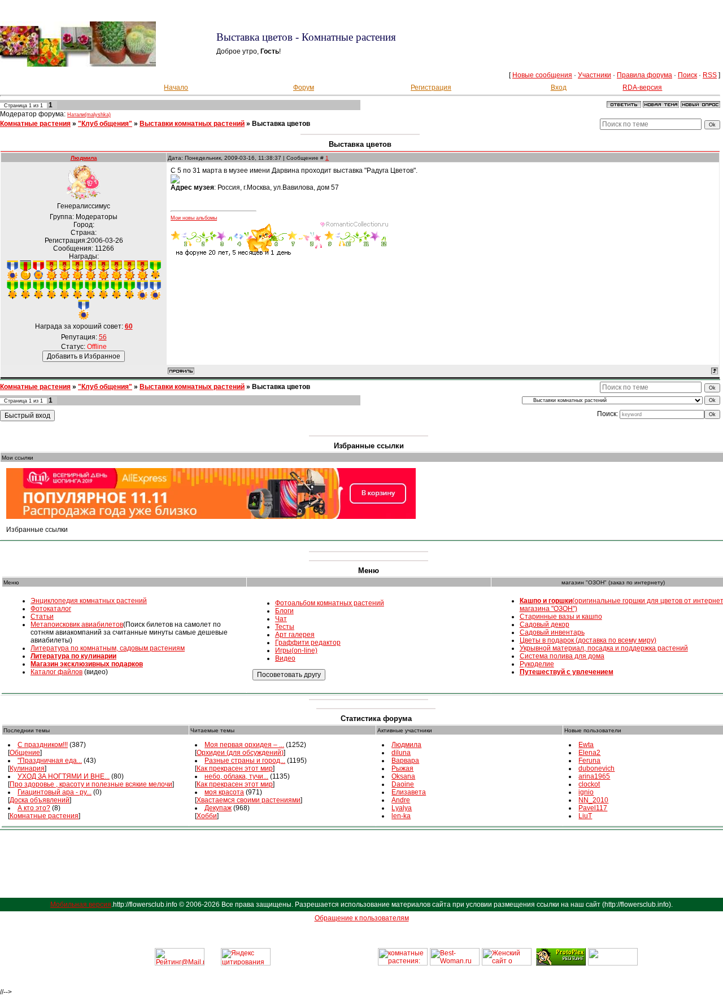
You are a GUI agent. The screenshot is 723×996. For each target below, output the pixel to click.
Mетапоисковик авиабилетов (77, 624)
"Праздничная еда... (50, 761)
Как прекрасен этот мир (235, 768)
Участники (594, 75)
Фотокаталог (51, 609)
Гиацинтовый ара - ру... (55, 792)
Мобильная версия (80, 904)
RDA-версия (642, 87)
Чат (281, 619)
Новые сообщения (542, 75)
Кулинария (27, 768)
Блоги (284, 611)
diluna (401, 753)
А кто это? (34, 808)
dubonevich (596, 768)
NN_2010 (593, 800)
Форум (303, 87)
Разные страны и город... (244, 761)
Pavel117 (592, 808)
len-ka (401, 816)
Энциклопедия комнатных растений (89, 601)
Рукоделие (537, 664)
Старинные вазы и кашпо (561, 617)
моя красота (224, 792)
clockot (589, 784)
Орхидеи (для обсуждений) (240, 753)
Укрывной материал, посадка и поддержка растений (604, 648)
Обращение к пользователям (362, 918)
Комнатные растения (35, 124)
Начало (176, 87)
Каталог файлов (56, 672)
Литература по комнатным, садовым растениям (108, 648)
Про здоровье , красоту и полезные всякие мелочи (91, 784)
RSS (710, 75)
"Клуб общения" (105, 124)
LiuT (585, 816)
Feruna (589, 761)
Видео (285, 658)
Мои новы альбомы (194, 218)
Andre (400, 800)
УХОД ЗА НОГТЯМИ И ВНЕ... (64, 776)
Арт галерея (295, 635)
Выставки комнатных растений (192, 124)
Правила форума (644, 75)
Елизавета (408, 792)
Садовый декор (544, 624)
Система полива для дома (562, 656)
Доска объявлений (39, 800)
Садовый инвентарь (552, 632)
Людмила (84, 158)
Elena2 (589, 753)
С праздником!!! (43, 745)
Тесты (284, 627)
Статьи (42, 617)
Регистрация (431, 87)
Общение (25, 753)
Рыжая (402, 768)
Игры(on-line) (296, 650)
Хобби (207, 816)
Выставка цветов (281, 124)
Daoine (402, 784)
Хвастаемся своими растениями (248, 800)
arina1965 (594, 776)
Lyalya (401, 808)
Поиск (687, 75)
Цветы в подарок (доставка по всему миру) (588, 640)
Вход (559, 87)
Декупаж (218, 808)
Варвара (405, 761)
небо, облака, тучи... (236, 776)
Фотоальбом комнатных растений (329, 603)
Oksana (403, 776)
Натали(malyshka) (89, 114)
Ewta (586, 745)
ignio (586, 792)
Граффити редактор (308, 642)
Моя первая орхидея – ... (244, 745)
